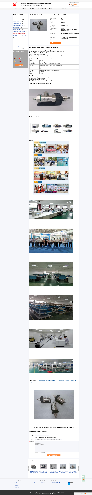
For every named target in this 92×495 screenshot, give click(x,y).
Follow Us (72, 484)
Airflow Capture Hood (17, 29)
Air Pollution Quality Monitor (18, 46)
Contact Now (20, 65)
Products (23, 8)
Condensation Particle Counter (19, 31)
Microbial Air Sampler (17, 23)
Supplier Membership (56, 482)
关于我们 (58, 492)
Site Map (41, 492)
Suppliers (37, 492)
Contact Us (52, 8)
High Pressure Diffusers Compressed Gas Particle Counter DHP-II (63, 472)
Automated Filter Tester (17, 48)
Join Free (17, 0)
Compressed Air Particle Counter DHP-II (47, 380)
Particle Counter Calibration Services (20, 35)
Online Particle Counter (17, 21)
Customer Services (18, 480)
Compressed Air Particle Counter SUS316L (39, 382)
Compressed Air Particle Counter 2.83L (67, 380)
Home (16, 8)
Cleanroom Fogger (16, 39)
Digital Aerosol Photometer (18, 25)
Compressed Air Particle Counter (22, 12)
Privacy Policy (16, 485)
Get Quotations (62, 8)
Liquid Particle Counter (17, 19)
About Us (31, 8)
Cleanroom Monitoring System (19, 41)
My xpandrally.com (23, 0)
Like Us (71, 482)
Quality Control (42, 8)
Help (55, 492)
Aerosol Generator (16, 27)
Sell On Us (53, 480)
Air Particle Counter (17, 17)
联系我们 (62, 492)
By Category (43, 482)
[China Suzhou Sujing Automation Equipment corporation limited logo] (16, 6)
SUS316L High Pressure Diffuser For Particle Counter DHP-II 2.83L (43, 472)
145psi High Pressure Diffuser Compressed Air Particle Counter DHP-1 (33, 472)
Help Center (16, 487)
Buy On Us (42, 480)
